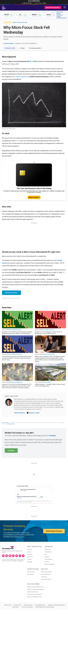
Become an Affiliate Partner (34, 596)
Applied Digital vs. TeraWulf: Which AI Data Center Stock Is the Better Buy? (50, 385)
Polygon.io (21, 560)
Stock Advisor (48, 551)
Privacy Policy (17, 605)
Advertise (29, 561)
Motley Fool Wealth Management (35, 589)
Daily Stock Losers (62, 18)
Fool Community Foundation (34, 594)
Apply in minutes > (34, 197)
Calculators (44, 576)
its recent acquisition (20, 76)
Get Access (19, 498)
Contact (29, 559)
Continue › (11, 450)
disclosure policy (10, 424)
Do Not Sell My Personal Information (44, 607)
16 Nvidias (52, 435)
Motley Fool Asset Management (35, 586)
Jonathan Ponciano (16, 329)
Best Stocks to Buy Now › (53, 7)
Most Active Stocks (60, 12)
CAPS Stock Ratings (46, 571)
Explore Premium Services (20, 22)
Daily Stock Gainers (60, 15)
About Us (29, 549)
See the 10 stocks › (11, 293)
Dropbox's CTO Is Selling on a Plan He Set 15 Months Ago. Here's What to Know (48, 332)
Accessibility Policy (40, 605)
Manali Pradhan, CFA (49, 354)
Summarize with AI (36, 48)
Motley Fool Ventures (32, 591)
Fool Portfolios (48, 559)
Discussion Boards (46, 574)
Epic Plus (47, 556)
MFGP (29, 61)
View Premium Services (54, 531)
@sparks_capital (34, 413)
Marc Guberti (47, 382)
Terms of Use (7, 605)
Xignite (14, 560)
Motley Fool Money (49, 564)
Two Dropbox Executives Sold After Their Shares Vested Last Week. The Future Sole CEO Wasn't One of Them (17, 358)
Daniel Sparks (9, 43)
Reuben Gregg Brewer (17, 382)
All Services (48, 549)
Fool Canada (30, 574)
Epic (46, 554)
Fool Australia (30, 571)
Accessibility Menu (34, 1)
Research (29, 554)
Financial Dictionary (46, 579)
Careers (29, 551)
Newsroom (30, 556)
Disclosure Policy (28, 605)
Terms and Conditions (27, 607)
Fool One (47, 561)
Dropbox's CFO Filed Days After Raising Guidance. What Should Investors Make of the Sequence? (17, 332)
